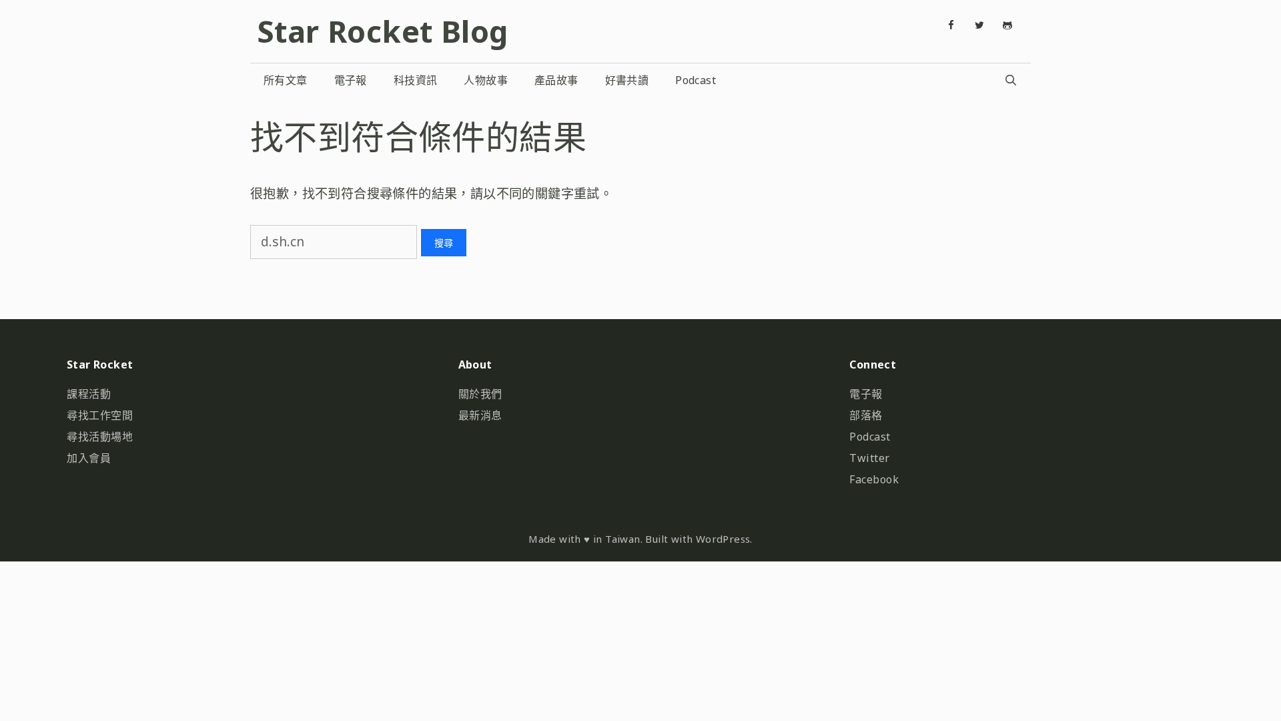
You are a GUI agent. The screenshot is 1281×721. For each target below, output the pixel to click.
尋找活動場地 (100, 436)
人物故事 (486, 80)
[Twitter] (979, 25)
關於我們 (480, 394)
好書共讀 (627, 80)
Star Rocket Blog (382, 31)
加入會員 (89, 458)
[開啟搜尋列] (1010, 80)
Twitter (869, 458)
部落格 (866, 415)
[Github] (1007, 25)
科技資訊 (416, 80)
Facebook (874, 479)
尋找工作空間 (100, 415)
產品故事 (556, 80)
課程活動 (89, 394)
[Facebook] (951, 25)
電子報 (350, 80)
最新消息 (480, 415)
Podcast (695, 80)
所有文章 (286, 80)
